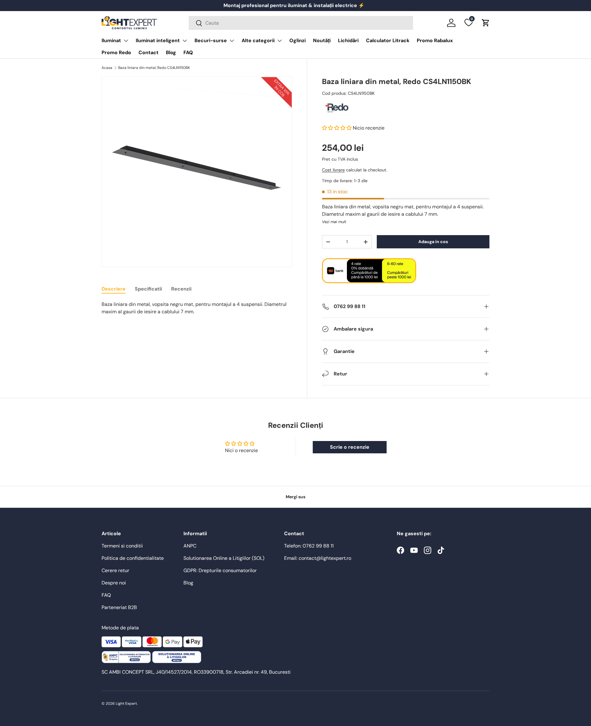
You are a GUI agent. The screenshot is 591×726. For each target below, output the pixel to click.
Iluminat (111, 40)
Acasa (107, 67)
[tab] (114, 289)
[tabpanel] (197, 308)
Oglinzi (297, 40)
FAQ (188, 52)
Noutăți (322, 40)
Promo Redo (116, 52)
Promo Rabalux (435, 40)
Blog (171, 52)
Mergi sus (295, 496)
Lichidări (348, 40)
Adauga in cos (433, 241)
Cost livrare (333, 170)
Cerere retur (115, 570)
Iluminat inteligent (158, 40)
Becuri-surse (211, 40)
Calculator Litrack (387, 40)
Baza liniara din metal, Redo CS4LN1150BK (154, 67)
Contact (149, 52)
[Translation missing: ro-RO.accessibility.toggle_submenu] (126, 40)
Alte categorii (258, 40)
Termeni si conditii (122, 546)
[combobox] (301, 23)
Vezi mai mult (334, 221)
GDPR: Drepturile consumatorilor (220, 570)
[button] (485, 23)
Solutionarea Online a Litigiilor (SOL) (223, 558)
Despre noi (114, 583)
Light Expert (126, 703)
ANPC (189, 546)
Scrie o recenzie (349, 447)
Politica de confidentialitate (133, 558)
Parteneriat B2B (119, 607)
